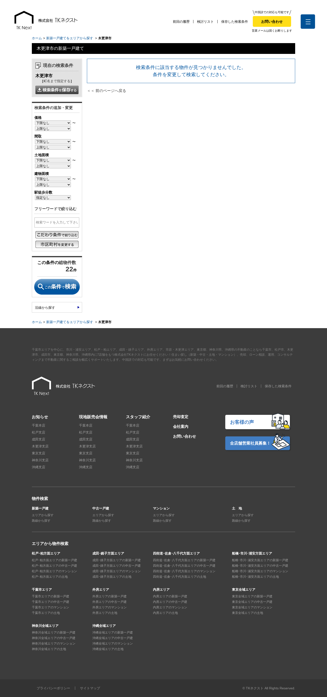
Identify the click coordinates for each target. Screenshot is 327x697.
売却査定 (180, 417)
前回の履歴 (181, 21)
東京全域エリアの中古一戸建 (252, 602)
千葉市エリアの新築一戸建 (50, 596)
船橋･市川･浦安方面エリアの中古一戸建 (260, 565)
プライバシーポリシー (53, 688)
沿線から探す (45, 307)
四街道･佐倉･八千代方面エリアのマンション (184, 571)
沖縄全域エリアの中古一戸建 (112, 638)
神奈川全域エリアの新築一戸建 (53, 632)
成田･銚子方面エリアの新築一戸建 (116, 560)
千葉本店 (38, 425)
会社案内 (180, 426)
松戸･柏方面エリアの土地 (50, 576)
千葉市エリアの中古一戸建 (50, 602)
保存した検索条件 (234, 21)
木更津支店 (40, 446)
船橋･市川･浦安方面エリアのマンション (260, 571)
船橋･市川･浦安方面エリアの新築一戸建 (260, 560)
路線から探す (41, 520)
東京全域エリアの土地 (247, 613)
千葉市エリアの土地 (46, 613)
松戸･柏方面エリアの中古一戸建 (54, 565)
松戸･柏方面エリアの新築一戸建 (54, 560)
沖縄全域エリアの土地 (108, 649)
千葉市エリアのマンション (50, 607)
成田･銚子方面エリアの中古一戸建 (116, 565)
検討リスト (205, 21)
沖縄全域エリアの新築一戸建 (112, 632)
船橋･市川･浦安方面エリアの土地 (255, 576)
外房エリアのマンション (109, 607)
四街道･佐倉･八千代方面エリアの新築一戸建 (184, 560)
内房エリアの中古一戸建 (170, 602)
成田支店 (38, 439)
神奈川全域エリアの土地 (49, 649)
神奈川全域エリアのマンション (53, 643)
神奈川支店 (40, 460)
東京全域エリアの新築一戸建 (252, 596)
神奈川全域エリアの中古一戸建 (53, 638)
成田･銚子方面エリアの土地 (111, 576)
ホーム (37, 38)
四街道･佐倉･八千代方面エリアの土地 (179, 576)
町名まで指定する (57, 81)
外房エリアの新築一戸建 (109, 596)
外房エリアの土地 (104, 613)
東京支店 (38, 453)
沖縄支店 (38, 467)
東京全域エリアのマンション (252, 607)
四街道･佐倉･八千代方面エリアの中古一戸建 (184, 565)
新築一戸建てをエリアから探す (69, 38)
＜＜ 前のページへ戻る (106, 91)
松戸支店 (38, 432)
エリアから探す (43, 515)
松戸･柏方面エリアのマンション (54, 571)
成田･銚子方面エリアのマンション (116, 571)
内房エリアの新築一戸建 (170, 596)
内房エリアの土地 (165, 613)
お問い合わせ (272, 21)
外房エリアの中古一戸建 (109, 602)
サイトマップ (90, 688)
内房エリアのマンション (170, 607)
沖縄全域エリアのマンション (112, 643)
